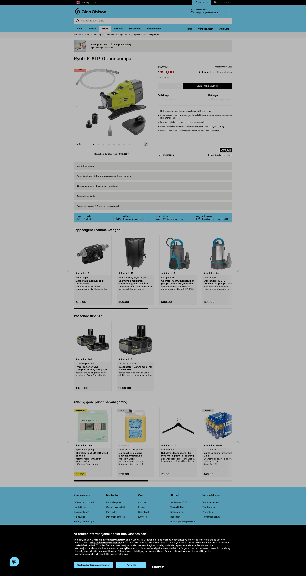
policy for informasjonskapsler (105, 543)
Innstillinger (158, 567)
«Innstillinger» (109, 551)
